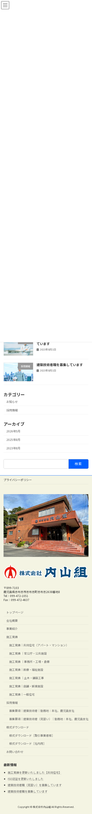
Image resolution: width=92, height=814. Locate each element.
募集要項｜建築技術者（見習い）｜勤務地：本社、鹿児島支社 (48, 719)
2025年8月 (13, 440)
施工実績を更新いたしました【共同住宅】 (35, 772)
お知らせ (12, 402)
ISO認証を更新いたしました (25, 779)
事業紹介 (12, 629)
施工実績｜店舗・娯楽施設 (26, 686)
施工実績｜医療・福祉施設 (26, 670)
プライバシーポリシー (18, 480)
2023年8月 (13, 448)
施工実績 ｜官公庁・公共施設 (28, 653)
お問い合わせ (14, 752)
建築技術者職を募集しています (60, 364)
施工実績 (12, 637)
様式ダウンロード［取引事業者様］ (31, 735)
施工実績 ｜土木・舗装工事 (26, 678)
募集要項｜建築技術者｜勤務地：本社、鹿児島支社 (41, 711)
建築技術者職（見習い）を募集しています (35, 785)
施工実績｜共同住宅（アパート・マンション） (39, 645)
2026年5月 (13, 431)
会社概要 (12, 620)
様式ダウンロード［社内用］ (27, 744)
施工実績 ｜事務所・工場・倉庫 (29, 662)
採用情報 (12, 410)
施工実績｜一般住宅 (22, 694)
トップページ (14, 612)
